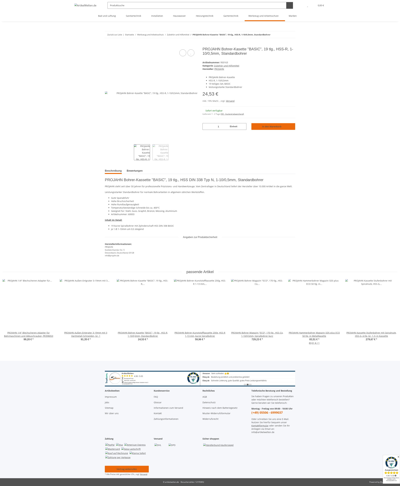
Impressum (111, 396)
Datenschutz (209, 402)
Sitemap (109, 407)
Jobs (107, 402)
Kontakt (158, 413)
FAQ (156, 396)
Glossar (158, 402)
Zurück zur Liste (114, 34)
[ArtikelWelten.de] (86, 5)
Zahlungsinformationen (166, 418)
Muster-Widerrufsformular (216, 413)
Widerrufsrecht (210, 418)
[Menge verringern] (206, 126)
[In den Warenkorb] (107, 45)
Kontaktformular (260, 425)
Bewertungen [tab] (135, 170)
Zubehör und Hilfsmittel (226, 65)
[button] (301, 5)
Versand (230, 100)
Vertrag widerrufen (127, 469)
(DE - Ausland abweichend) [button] (232, 114)
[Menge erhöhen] (243, 126)
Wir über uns (112, 413)
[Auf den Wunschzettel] (191, 52)
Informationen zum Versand (168, 407)
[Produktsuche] (289, 5)
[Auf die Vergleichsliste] (182, 52)
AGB (204, 396)
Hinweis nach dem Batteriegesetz (220, 407)
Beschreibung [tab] (113, 170)
